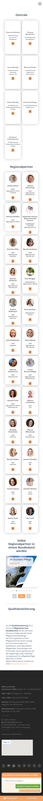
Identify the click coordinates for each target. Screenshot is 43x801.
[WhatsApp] (29, 766)
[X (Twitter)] (4, 766)
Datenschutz (17, 734)
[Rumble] (14, 766)
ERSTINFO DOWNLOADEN (30, 791)
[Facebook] (34, 766)
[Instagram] (39, 766)
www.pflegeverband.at (19, 664)
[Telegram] (24, 766)
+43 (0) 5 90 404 (9, 720)
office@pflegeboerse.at (13, 722)
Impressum (6, 734)
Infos (21, 596)
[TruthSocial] (19, 766)
